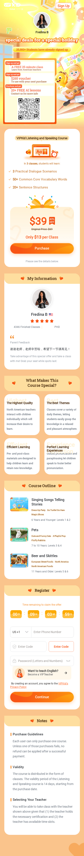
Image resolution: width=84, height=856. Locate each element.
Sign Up (64, 6)
